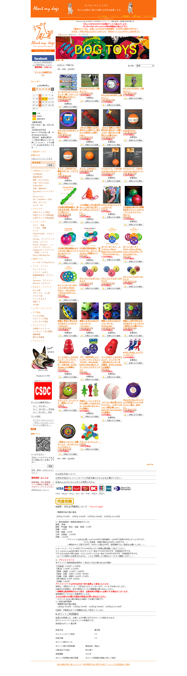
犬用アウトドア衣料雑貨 (43, 215)
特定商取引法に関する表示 (94, 664)
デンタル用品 (38, 316)
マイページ (114, 16)
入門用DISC (38, 174)
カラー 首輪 (38, 225)
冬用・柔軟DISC (40, 189)
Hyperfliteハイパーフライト (43, 192)
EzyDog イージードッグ (43, 239)
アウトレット (38, 341)
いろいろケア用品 (40, 322)
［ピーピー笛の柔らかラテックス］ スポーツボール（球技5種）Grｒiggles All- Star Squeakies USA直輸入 (111, 407)
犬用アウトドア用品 (41, 212)
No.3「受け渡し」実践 (42, 412)
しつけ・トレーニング (42, 308)
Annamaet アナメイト (43, 280)
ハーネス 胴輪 (39, 228)
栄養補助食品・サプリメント (43, 276)
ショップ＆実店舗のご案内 (118, 664)
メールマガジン (37, 454)
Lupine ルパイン (40, 242)
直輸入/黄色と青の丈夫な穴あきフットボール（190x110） (67, 323)
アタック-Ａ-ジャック (90, 442)
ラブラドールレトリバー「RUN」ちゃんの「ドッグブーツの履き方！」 (43, 422)
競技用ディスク (39, 152)
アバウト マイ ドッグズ (96, 5)
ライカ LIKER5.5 (88, 169)
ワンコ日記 (35, 416)
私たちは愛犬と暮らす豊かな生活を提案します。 (96, 10)
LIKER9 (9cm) (129, 131)
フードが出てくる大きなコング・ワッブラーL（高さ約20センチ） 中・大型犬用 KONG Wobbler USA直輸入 (68, 362)
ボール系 (36, 290)
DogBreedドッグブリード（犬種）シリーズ (43, 251)
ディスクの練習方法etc (41, 402)
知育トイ (36, 302)
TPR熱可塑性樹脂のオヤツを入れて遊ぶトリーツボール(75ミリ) (68, 251)
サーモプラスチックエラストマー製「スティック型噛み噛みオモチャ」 (68, 94)
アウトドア (37, 209)
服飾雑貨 (36, 334)
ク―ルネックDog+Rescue (43, 262)
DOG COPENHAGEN (41, 255)
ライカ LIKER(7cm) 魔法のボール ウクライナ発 (68, 171)
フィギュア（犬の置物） (43, 331)
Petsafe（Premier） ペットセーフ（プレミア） (43, 246)
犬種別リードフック (41, 329)
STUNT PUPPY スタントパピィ (43, 235)
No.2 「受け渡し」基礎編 (43, 409)
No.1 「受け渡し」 (41, 406)
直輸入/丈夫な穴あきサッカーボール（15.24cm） (89, 323)
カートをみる (102, 16)
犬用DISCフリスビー (41, 171)
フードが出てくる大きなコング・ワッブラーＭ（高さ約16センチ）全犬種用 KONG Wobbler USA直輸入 (111, 362)
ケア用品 (36, 312)
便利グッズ (37, 259)
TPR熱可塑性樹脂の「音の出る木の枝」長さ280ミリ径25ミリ (68, 209)
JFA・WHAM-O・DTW (42, 199)
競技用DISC (38, 177)
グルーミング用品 (40, 319)
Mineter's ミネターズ (41, 283)
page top (150, 464)
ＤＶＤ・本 (37, 205)
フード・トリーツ (40, 266)
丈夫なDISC (38, 186)
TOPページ (62, 35)
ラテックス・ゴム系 (41, 293)
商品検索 (36, 163)
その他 (36, 305)
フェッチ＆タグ (39, 299)
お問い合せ (137, 16)
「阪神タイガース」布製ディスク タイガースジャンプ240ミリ (68, 444)
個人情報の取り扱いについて (69, 664)
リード (36, 231)
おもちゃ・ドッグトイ (42, 287)
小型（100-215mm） (41, 183)
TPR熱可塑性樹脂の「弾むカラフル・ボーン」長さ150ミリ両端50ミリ (89, 251)
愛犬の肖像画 (38, 337)
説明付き (61, 65)
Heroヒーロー (38, 197)
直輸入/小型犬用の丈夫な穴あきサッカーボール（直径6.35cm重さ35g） (133, 323)
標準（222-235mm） (41, 180)
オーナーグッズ (39, 325)
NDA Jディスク (40, 202)
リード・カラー (39, 222)
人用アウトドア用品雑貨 (43, 218)
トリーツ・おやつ (40, 272)
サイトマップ (148, 16)
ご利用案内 (126, 16)
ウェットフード (39, 269)
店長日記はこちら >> (40, 490)
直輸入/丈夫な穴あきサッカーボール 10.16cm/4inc (111, 323)
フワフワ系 (37, 296)
